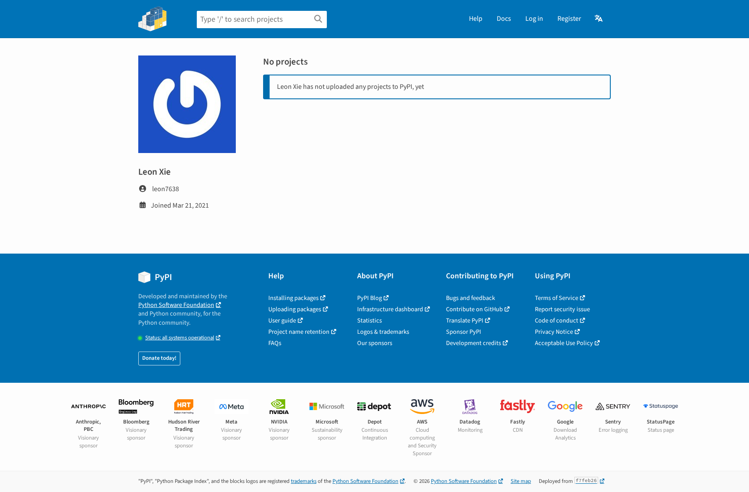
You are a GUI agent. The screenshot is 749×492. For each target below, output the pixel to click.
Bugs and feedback (470, 298)
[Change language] (599, 18)
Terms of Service (556, 298)
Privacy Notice (554, 331)
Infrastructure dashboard (390, 309)
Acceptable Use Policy (564, 343)
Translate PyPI (464, 320)
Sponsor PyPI (463, 331)
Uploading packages (294, 309)
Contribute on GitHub (474, 309)
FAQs (274, 343)
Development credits (473, 343)
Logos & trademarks (383, 331)
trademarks (303, 481)
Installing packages (293, 298)
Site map (521, 481)
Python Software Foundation (176, 305)
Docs (504, 18)
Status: (179, 338)
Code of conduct (556, 320)
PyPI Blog (369, 298)
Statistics (369, 320)
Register (569, 18)
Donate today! (159, 358)
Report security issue (562, 309)
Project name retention (298, 331)
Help (475, 18)
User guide (282, 320)
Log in (534, 18)
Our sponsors (374, 343)
